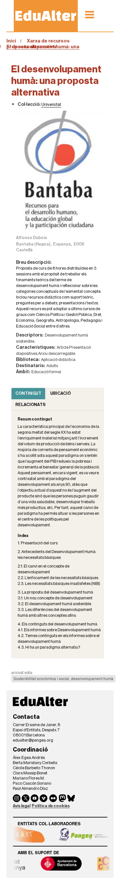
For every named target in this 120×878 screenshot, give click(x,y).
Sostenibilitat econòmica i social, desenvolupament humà (63, 678)
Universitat (51, 104)
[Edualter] (46, 16)
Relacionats (30, 404)
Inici (11, 40)
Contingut (28, 393)
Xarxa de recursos (48, 40)
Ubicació (60, 393)
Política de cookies (51, 806)
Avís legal (21, 806)
